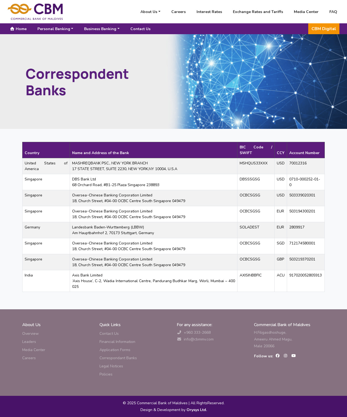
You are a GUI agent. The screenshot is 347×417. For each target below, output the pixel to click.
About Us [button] (148, 11)
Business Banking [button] (100, 28)
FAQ (333, 11)
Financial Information (117, 341)
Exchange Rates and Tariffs (258, 11)
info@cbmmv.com (199, 339)
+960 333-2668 (197, 332)
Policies (106, 374)
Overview (30, 333)
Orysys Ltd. (196, 409)
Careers (178, 11)
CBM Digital (323, 29)
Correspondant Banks (118, 358)
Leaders (29, 341)
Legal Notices (111, 366)
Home (21, 28)
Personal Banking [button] (53, 28)
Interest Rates (209, 11)
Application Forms (114, 349)
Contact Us (140, 28)
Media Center (306, 11)
